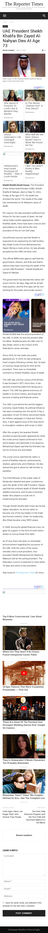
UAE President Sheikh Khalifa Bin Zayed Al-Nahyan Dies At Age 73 (22, 38)
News (12, 22)
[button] (4, 15)
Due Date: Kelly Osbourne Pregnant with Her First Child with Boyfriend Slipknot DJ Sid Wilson (34, 817)
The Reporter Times (25, 572)
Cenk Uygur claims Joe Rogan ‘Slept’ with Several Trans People (13, 814)
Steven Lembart (9, 50)
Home (5, 22)
